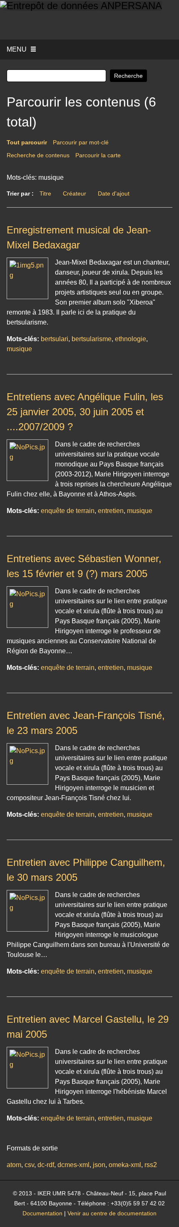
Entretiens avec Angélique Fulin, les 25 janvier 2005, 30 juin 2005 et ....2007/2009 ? (85, 411)
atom (14, 1164)
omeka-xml (125, 1164)
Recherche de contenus (38, 155)
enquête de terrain (67, 510)
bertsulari (54, 338)
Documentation (42, 1213)
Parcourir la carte (98, 155)
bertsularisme (92, 338)
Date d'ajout (113, 193)
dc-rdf (45, 1164)
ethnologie (130, 338)
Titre (45, 193)
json (99, 1164)
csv (29, 1164)
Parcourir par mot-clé (81, 142)
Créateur (74, 193)
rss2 (150, 1164)
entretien (111, 510)
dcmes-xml (73, 1164)
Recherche (128, 75)
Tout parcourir (27, 142)
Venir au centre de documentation (112, 1213)
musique (19, 348)
